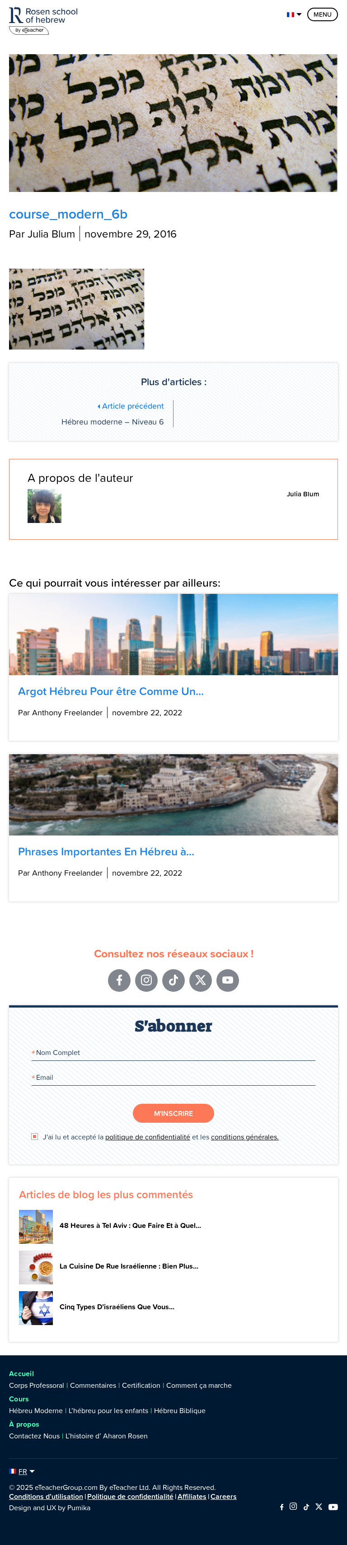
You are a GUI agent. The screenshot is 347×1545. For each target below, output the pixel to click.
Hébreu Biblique (180, 1410)
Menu (323, 14)
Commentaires (93, 1385)
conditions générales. (245, 1137)
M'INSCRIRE (173, 1113)
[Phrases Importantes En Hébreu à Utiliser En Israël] (173, 795)
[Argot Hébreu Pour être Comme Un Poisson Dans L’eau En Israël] (173, 634)
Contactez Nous (34, 1436)
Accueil (21, 1373)
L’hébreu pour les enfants (108, 1410)
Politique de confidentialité (130, 1496)
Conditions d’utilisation (46, 1496)
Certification (141, 1385)
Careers (224, 1496)
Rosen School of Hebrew (45, 19)
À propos (24, 1424)
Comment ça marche (199, 1385)
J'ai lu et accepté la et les (160, 1137)
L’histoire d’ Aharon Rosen (107, 1436)
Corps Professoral (36, 1385)
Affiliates (192, 1496)
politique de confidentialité (147, 1137)
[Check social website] (281, 1507)
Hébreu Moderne (36, 1410)
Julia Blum (303, 494)
